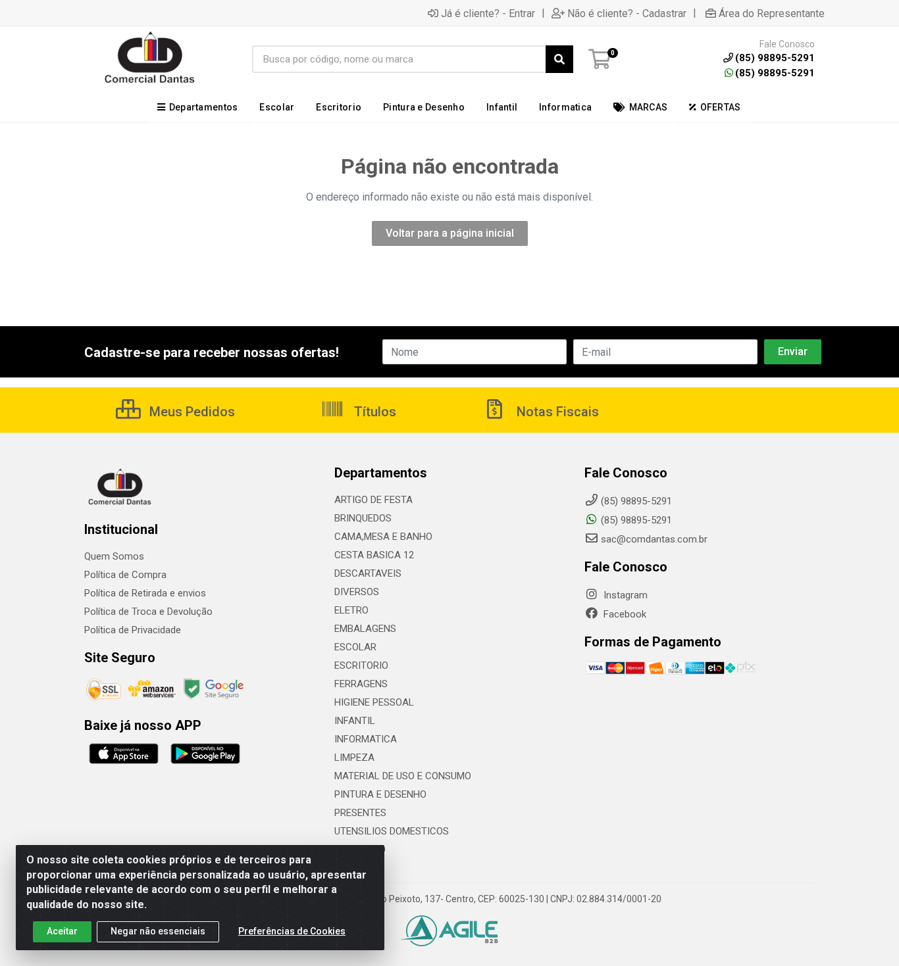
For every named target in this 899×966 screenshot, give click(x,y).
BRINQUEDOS (363, 518)
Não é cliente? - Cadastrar (626, 13)
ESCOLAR (355, 647)
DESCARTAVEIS (367, 573)
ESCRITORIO (361, 665)
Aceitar (62, 931)
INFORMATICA (365, 739)
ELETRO (351, 610)
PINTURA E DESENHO (380, 794)
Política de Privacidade (132, 630)
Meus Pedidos (190, 412)
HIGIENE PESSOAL (374, 702)
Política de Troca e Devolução (148, 611)
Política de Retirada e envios (145, 593)
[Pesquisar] (559, 59)
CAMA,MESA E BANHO (383, 537)
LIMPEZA (354, 757)
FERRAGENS (361, 684)
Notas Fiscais (556, 412)
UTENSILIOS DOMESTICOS (391, 831)
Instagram (624, 595)
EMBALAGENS (365, 629)
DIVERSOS (356, 592)
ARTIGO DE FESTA (373, 500)
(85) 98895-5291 (775, 73)
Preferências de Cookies (292, 931)
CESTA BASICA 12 (374, 555)
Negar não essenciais (158, 931)
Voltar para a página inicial (450, 233)
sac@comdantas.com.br (654, 539)
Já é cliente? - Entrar (488, 13)
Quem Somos (114, 556)
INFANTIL (354, 721)
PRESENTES (360, 813)
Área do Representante (772, 13)
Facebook (623, 614)
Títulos (373, 412)
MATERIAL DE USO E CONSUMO (402, 776)
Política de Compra (125, 575)
